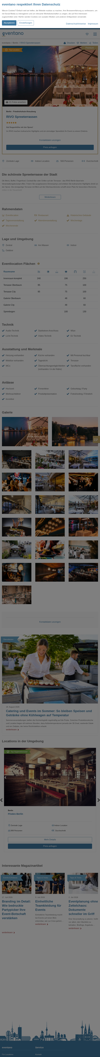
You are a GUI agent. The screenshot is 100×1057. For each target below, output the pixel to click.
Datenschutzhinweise (76, 24)
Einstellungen (25, 23)
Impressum (93, 24)
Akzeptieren (9, 23)
